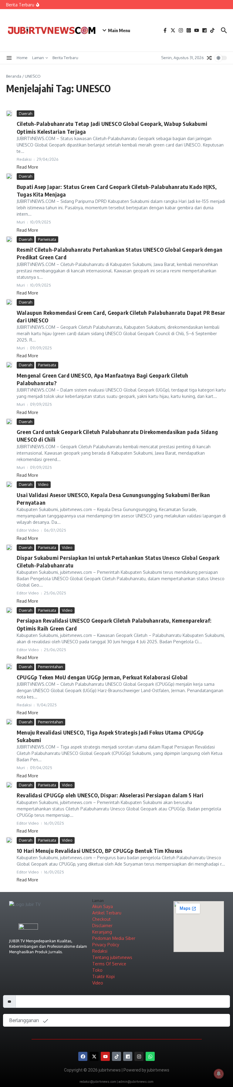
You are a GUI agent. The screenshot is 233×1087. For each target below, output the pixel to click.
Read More (27, 167)
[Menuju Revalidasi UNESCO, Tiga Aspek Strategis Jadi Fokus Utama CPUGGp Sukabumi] (9, 722)
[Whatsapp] (150, 1056)
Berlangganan (24, 1020)
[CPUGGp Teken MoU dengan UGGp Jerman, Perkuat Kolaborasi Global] (9, 667)
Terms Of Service (109, 963)
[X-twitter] (94, 1056)
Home (22, 57)
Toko (97, 970)
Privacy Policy (105, 944)
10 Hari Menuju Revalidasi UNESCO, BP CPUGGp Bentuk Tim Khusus (99, 850)
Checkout (101, 919)
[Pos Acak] (209, 58)
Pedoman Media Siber (113, 938)
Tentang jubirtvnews (112, 957)
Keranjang (102, 931)
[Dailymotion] (127, 1056)
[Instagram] (139, 1056)
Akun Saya (102, 906)
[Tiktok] (116, 1056)
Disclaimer (102, 925)
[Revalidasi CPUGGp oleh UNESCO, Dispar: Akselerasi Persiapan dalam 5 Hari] (9, 785)
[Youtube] (105, 1056)
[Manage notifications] (219, 1074)
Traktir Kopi (103, 976)
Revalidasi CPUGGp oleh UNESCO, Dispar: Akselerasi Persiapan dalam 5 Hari (110, 795)
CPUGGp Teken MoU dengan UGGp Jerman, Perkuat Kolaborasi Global (102, 677)
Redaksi (99, 951)
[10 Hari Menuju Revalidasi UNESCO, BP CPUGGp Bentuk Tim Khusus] (9, 840)
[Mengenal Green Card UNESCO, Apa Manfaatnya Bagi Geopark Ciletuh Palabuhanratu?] (9, 365)
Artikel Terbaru (106, 912)
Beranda (13, 76)
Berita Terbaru (65, 57)
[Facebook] (82, 1056)
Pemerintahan (50, 666)
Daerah (25, 113)
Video (43, 484)
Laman (38, 57)
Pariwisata (47, 239)
